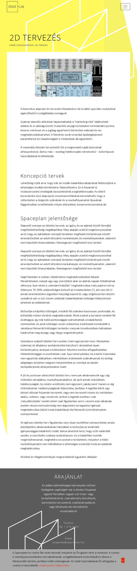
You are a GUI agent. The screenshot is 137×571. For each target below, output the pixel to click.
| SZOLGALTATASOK (25, 45)
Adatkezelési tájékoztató (54, 565)
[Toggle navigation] (125, 6)
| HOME (13, 45)
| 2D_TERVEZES (41, 45)
